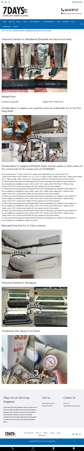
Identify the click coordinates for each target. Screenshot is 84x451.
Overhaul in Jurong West (10, 102)
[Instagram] (9, 2)
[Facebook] (6, 2)
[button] (40, 21)
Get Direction (78, 2)
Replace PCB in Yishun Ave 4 (53, 102)
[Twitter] (2, 2)
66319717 (71, 10)
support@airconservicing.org (72, 13)
